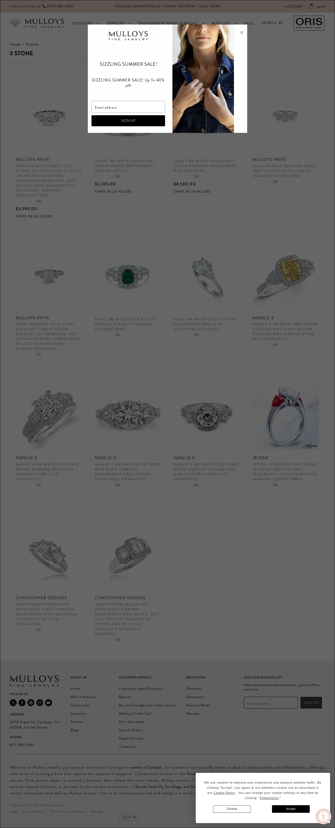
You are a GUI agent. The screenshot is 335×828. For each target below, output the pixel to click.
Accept (290, 809)
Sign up (128, 120)
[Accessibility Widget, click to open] (323, 816)
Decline (232, 809)
